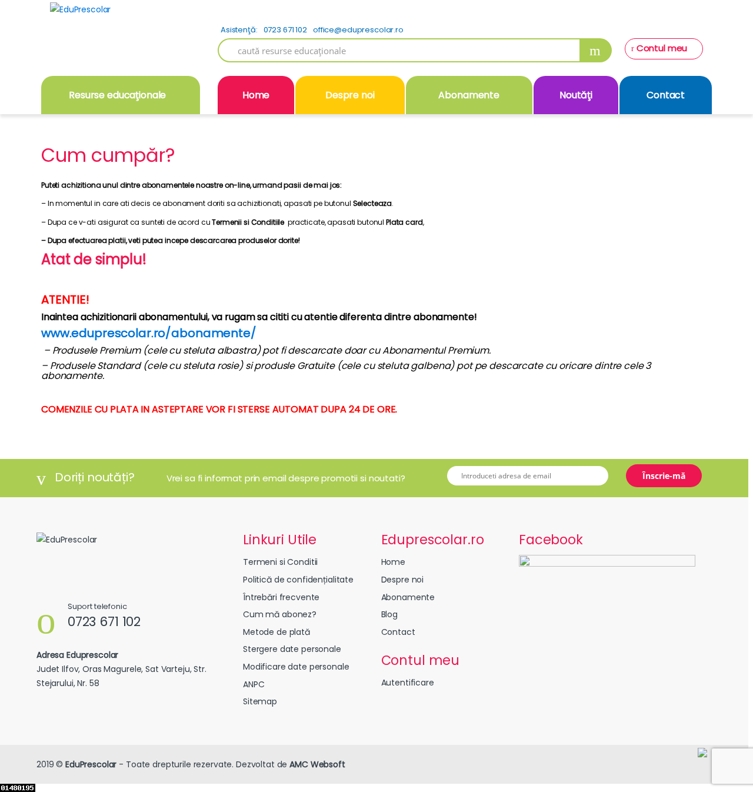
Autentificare (407, 682)
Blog (389, 614)
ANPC (253, 684)
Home (255, 95)
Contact (666, 95)
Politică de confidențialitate (298, 579)
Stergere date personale (292, 649)
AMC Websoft (317, 764)
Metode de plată (276, 632)
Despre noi (350, 95)
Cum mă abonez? (279, 614)
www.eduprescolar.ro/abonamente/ (148, 333)
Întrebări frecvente (281, 597)
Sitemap (260, 701)
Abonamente (468, 95)
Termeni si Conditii (280, 562)
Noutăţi (575, 95)
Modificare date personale (296, 667)
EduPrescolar (90, 764)
